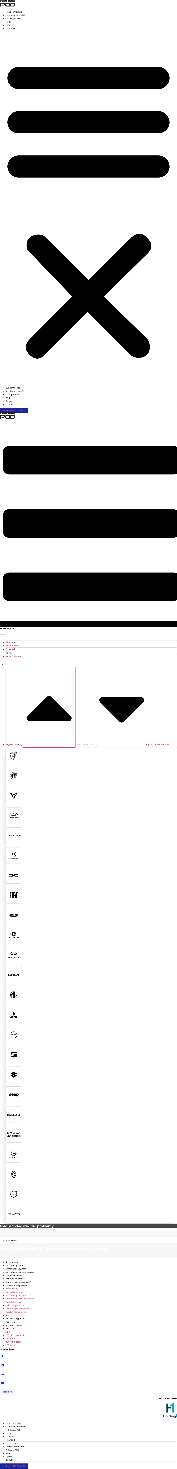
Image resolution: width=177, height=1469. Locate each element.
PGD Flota (10, 1322)
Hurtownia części (14, 1325)
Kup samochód (14, 12)
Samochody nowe (14, 1265)
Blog (9, 21)
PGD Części (11, 1328)
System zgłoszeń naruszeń (18, 1282)
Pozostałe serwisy (14, 1275)
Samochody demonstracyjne (20, 1272)
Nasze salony (12, 1262)
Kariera (10, 25)
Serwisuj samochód (16, 15)
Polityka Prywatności (15, 1278)
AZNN (8, 1315)
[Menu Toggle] (2, 637)
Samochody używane (16, 1268)
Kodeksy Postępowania (17, 1285)
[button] (88, 208)
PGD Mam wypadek (15, 1318)
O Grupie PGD (14, 18)
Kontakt (11, 28)
